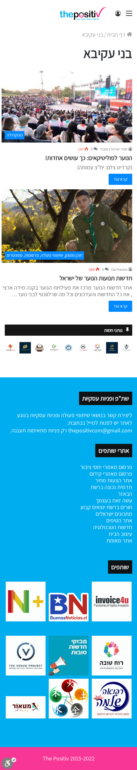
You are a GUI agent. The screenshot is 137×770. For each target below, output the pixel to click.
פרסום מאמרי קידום (111, 473)
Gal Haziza (119, 269)
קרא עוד (120, 179)
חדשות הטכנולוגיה (112, 527)
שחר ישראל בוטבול (113, 149)
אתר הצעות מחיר (113, 480)
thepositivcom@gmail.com (100, 430)
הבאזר (125, 493)
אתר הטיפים (119, 520)
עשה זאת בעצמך (114, 500)
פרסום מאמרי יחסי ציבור (106, 467)
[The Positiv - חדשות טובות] (84, 13)
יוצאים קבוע (92, 507)
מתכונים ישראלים (114, 513)
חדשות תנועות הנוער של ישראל (96, 278)
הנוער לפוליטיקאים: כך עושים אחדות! (88, 158)
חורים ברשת (118, 507)
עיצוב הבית (120, 533)
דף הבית (117, 34)
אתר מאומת (119, 540)
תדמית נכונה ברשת (111, 487)
